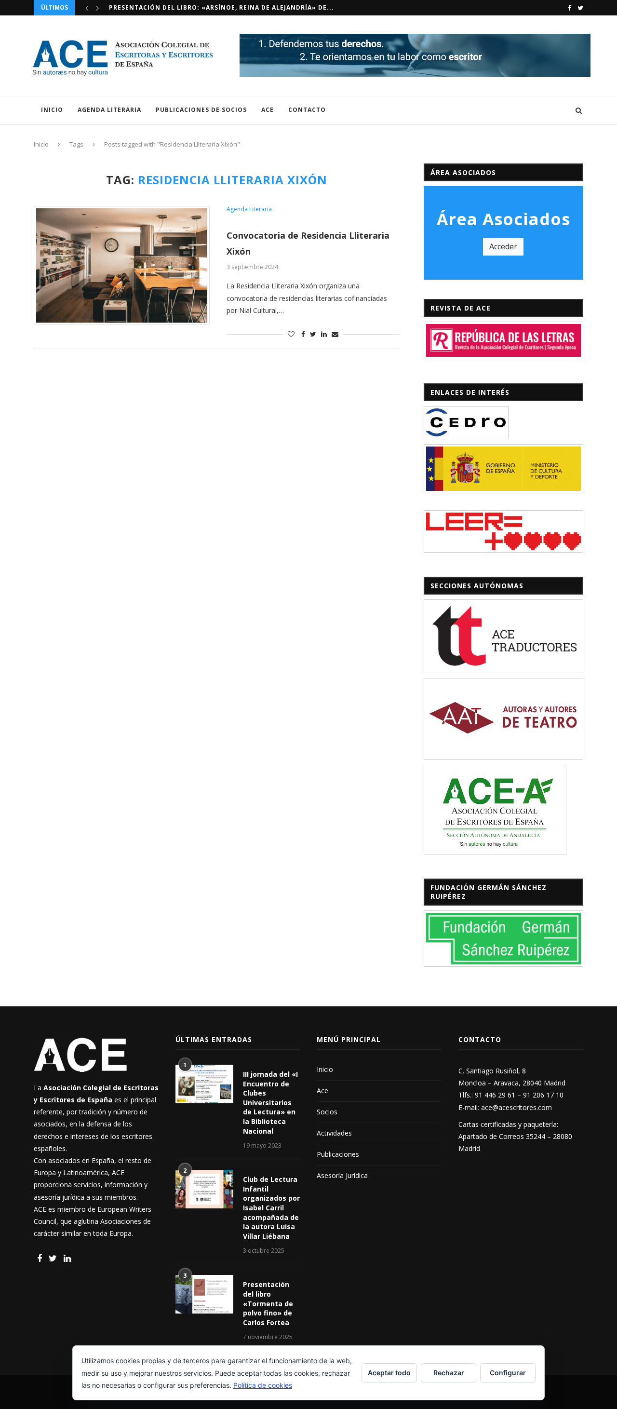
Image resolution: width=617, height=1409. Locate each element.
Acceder (503, 246)
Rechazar (448, 1372)
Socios (327, 1111)
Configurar (508, 1372)
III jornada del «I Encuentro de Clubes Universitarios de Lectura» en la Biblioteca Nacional (270, 1103)
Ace (267, 110)
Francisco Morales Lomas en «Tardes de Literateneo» (210, 8)
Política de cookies (262, 1385)
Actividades (334, 1133)
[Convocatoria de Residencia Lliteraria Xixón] (121, 265)
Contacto (307, 110)
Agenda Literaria (109, 110)
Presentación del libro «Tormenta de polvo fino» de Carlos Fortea (268, 1303)
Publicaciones (338, 1154)
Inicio (52, 110)
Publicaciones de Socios (201, 110)
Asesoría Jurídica (342, 1175)
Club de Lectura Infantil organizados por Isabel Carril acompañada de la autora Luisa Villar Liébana (271, 1208)
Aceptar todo (389, 1372)
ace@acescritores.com (516, 1107)
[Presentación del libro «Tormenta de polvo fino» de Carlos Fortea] (204, 1294)
